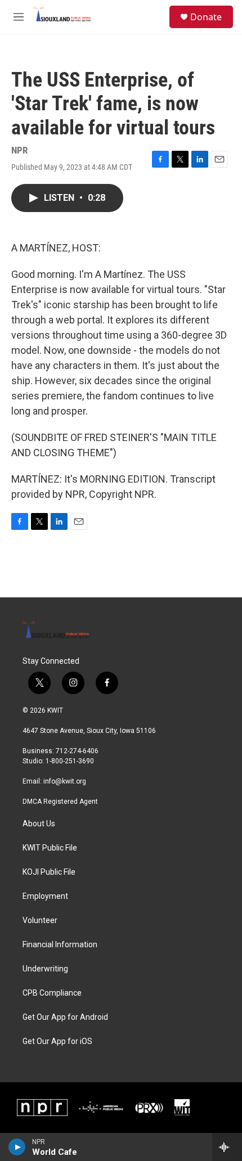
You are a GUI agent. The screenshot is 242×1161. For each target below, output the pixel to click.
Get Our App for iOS (57, 1041)
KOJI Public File (49, 872)
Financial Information (60, 944)
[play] (17, 1147)
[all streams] (227, 1147)
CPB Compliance (52, 993)
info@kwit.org (64, 781)
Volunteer (40, 920)
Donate (206, 17)
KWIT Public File (50, 848)
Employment (45, 896)
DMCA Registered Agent (60, 802)
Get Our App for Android (65, 1017)
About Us (39, 824)
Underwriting (45, 969)
